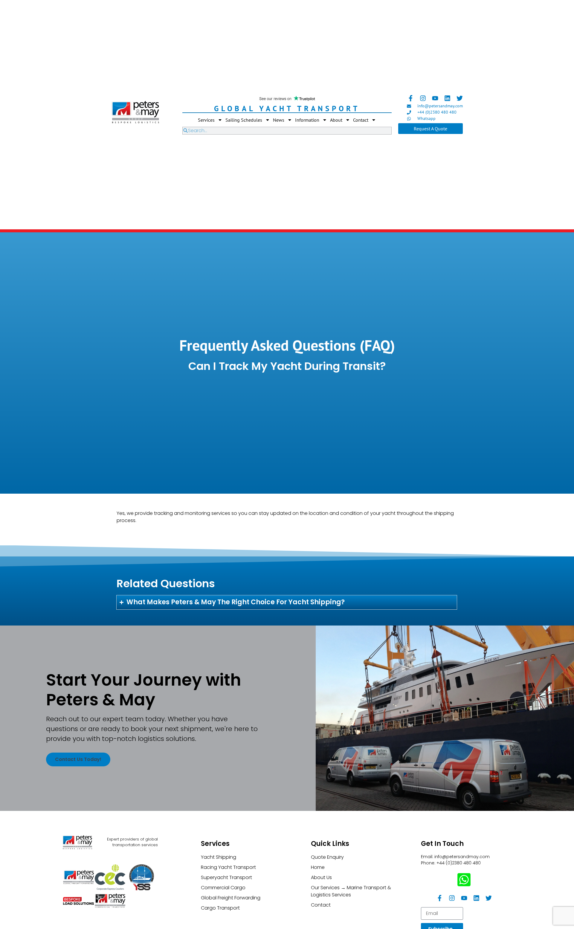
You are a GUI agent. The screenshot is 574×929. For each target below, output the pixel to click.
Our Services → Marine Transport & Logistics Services (351, 891)
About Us (321, 877)
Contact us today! (78, 759)
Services (206, 120)
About (336, 120)
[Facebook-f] (410, 98)
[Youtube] (435, 98)
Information (307, 120)
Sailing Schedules (243, 120)
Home (318, 867)
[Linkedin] (447, 98)
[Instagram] (423, 98)
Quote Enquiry (327, 857)
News (278, 120)
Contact (360, 120)
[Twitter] (460, 98)
